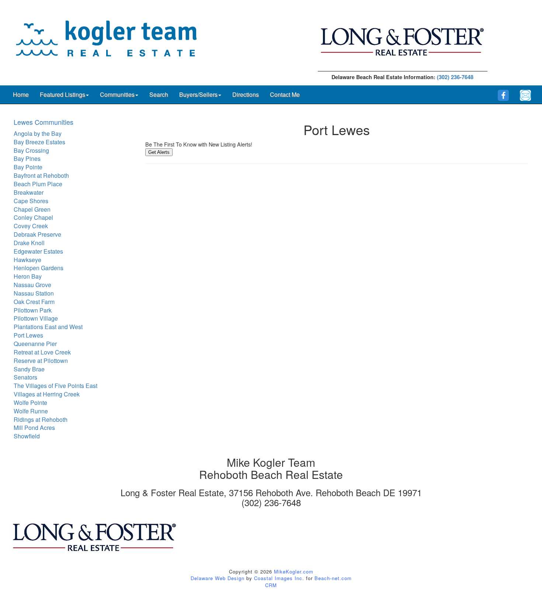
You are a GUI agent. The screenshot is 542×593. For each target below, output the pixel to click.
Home (21, 94)
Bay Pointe (28, 167)
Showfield (27, 436)
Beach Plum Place (38, 184)
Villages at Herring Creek (47, 394)
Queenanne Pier (35, 343)
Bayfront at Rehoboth (41, 175)
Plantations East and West (48, 326)
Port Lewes (28, 335)
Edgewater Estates (38, 251)
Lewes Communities (43, 122)
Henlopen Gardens (38, 268)
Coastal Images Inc (278, 578)
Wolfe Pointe (30, 402)
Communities (117, 94)
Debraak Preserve (37, 234)
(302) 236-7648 (455, 77)
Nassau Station (34, 293)
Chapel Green (32, 209)
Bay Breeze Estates (39, 142)
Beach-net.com (333, 578)
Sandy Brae (29, 369)
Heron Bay (28, 276)
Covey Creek (31, 226)
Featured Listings (62, 94)
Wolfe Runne (31, 411)
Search (158, 94)
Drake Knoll (29, 243)
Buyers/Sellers (198, 94)
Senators (25, 377)
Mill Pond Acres (34, 427)
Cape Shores (31, 201)
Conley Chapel (33, 217)
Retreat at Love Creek (42, 352)
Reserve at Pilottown (41, 360)
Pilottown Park (33, 310)
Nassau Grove (32, 284)
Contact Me (285, 94)
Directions (245, 94)
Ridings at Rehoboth (40, 419)
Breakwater (29, 192)
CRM (271, 585)
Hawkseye (27, 259)
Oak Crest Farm (34, 301)
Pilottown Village (36, 318)
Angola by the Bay (38, 133)
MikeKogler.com (293, 571)
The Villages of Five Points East (55, 385)
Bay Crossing (31, 150)
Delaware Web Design (217, 578)
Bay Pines (27, 158)
